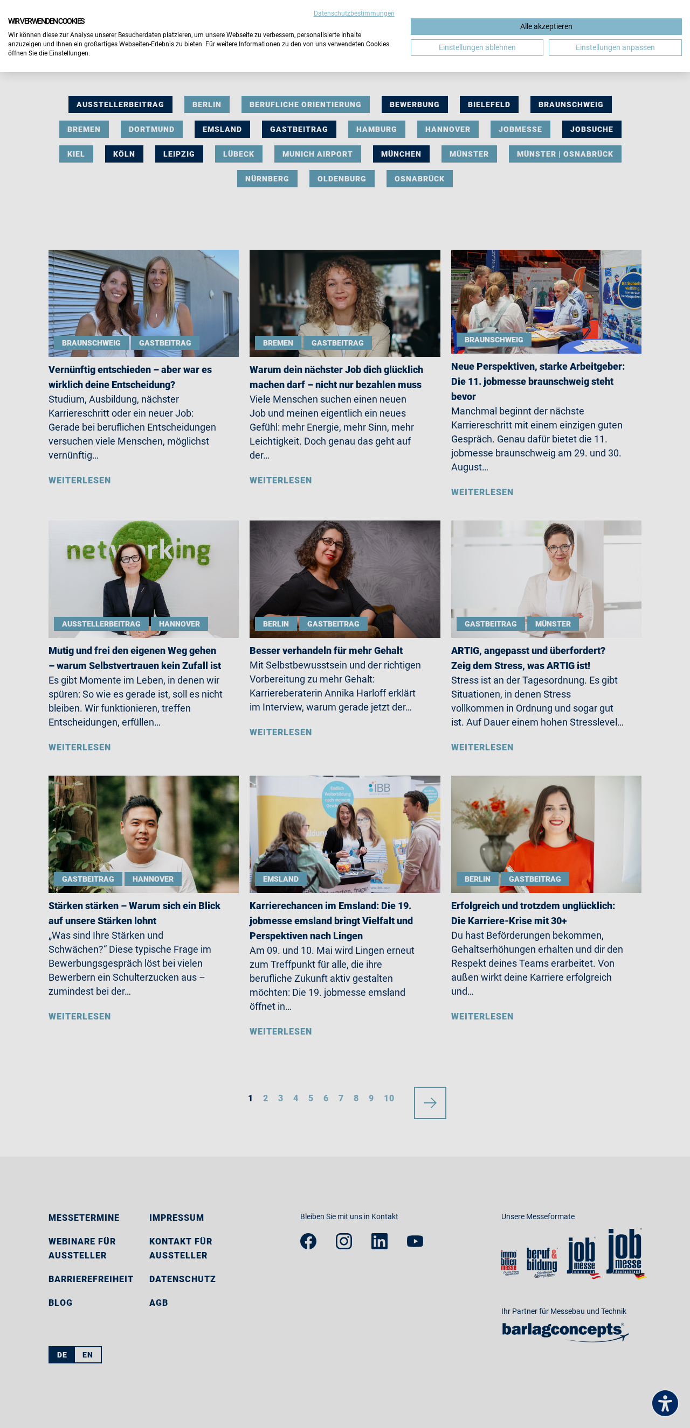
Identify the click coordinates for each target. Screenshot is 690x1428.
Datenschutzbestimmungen (354, 13)
